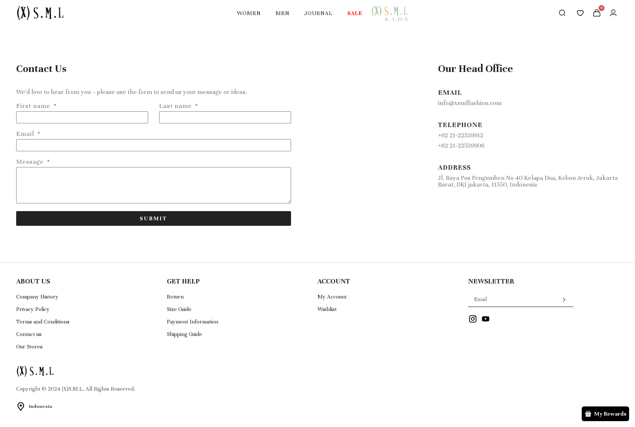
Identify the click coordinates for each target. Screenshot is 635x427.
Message (31, 162)
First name (34, 106)
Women (249, 13)
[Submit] (558, 299)
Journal (318, 13)
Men (283, 13)
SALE (354, 13)
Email (26, 134)
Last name (176, 106)
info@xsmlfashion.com (470, 103)
